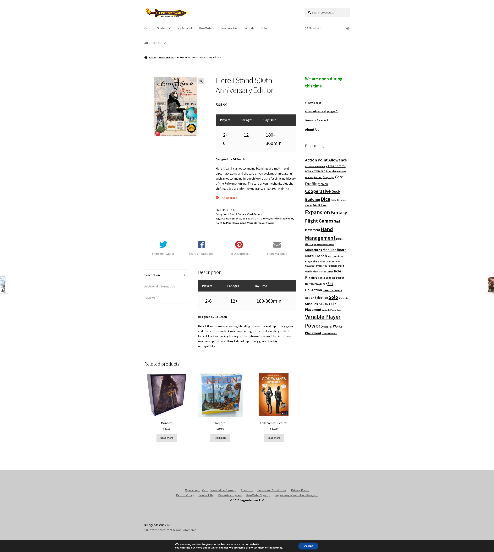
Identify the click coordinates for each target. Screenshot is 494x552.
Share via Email (277, 253)
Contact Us (206, 495)
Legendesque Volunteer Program (296, 495)
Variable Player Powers (261, 223)
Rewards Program (230, 495)
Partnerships (335, 256)
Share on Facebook (201, 253)
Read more (166, 437)
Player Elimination (315, 261)
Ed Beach (248, 218)
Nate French (316, 256)
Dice (238, 218)
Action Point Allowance (326, 160)
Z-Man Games (329, 333)
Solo (264, 28)
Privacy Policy (300, 490)
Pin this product (239, 253)
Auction (318, 177)
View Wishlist (313, 102)
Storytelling (344, 298)
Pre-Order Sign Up (258, 495)
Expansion (317, 212)
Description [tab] (152, 275)
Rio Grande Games (324, 271)
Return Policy (185, 495)
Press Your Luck (325, 265)
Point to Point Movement (231, 223)
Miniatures (313, 250)
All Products (152, 43)
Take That (324, 304)
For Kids (249, 28)
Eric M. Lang (320, 205)
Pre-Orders (206, 28)
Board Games (166, 57)
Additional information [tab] (159, 286)
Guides (161, 28)
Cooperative (229, 28)
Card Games (254, 214)
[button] (201, 81)
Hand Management (281, 218)
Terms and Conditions (271, 490)
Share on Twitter (163, 253)
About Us (247, 490)
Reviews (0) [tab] (151, 298)
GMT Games (262, 218)
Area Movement (315, 171)
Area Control (336, 166)
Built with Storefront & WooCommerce (170, 530)
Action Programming (316, 166)
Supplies (311, 304)
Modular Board (334, 249)
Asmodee (331, 171)
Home (152, 57)
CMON (324, 184)
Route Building (326, 277)
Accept (308, 546)
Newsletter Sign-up (223, 490)
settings (277, 547)
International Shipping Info (321, 111)
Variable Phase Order (332, 310)
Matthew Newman (325, 244)
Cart (147, 28)
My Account (184, 28)
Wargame (327, 326)
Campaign (228, 218)
